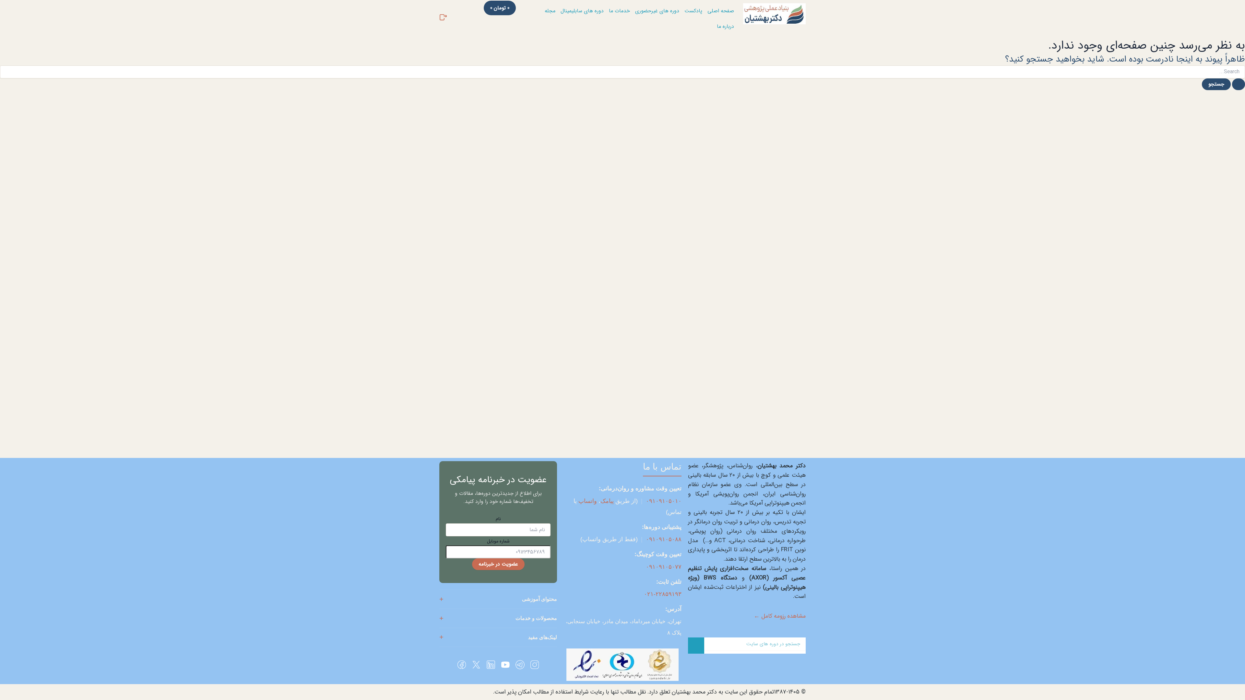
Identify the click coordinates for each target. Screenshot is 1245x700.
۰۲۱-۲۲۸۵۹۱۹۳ (663, 594)
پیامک (607, 501)
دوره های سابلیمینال (582, 11)
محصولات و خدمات (536, 618)
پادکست (693, 11)
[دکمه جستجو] (1238, 84)
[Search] (696, 645)
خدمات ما (619, 11)
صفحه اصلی (720, 11)
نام (498, 518)
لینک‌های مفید (542, 637)
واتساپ (587, 501)
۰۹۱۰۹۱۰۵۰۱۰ (664, 501)
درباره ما (725, 26)
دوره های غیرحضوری (657, 11)
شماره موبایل (498, 541)
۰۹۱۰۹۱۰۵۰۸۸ (664, 539)
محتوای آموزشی (539, 599)
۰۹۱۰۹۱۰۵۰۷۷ (664, 567)
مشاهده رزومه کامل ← (780, 616)
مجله (550, 11)
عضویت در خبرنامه (498, 564)
